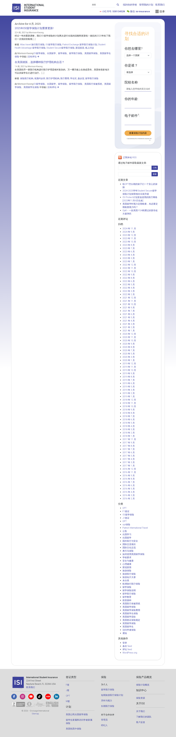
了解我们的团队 (144, 716)
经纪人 (104, 725)
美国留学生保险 (31, 87)
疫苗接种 (127, 600)
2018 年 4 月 (129, 426)
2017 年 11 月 (129, 439)
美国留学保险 (91, 53)
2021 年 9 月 (129, 307)
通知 (125, 633)
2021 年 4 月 (129, 320)
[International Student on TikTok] (39, 696)
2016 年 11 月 (129, 472)
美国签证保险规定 (131, 620)
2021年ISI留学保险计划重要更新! (34, 28)
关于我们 (140, 711)
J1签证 (126, 518)
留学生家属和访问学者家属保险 (79, 722)
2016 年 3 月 (129, 495)
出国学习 (127, 534)
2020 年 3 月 (129, 357)
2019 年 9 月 (129, 373)
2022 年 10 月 (129, 271)
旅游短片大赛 (129, 577)
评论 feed (127, 649)
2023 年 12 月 (129, 235)
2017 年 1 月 (129, 465)
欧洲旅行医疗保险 (131, 583)
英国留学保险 (129, 623)
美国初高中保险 (73, 728)
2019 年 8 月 (129, 376)
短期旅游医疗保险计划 (112, 695)
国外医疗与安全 (130, 541)
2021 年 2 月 (129, 327)
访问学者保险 (129, 630)
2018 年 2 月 (129, 432)
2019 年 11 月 (129, 367)
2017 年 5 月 (129, 455)
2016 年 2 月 (129, 498)
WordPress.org (130, 652)
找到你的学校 (130, 4)
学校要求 (127, 557)
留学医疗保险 (75, 53)
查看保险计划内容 (138, 133)
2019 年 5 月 (129, 386)
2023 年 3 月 (129, 258)
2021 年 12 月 (129, 297)
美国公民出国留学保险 (77, 714)
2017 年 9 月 (129, 442)
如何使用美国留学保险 (134, 554)
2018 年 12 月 (129, 399)
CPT (125, 508)
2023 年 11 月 (129, 238)
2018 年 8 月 (129, 413)
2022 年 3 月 (129, 291)
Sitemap (35, 714)
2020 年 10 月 (129, 340)
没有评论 (32, 56)
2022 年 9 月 (129, 274)
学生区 (73, 78)
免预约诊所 (39, 78)
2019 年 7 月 (129, 380)
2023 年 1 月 (129, 261)
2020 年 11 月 (129, 337)
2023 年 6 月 (129, 251)
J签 (67, 690)
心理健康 (127, 564)
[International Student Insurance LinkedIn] (56, 696)
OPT (125, 521)
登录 (125, 642)
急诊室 (81, 78)
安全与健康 (128, 560)
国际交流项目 (129, 544)
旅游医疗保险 (129, 574)
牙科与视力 (106, 700)
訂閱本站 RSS (130, 157)
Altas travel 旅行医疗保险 (32, 44)
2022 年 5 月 (129, 284)
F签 (67, 684)
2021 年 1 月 (129, 330)
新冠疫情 (127, 567)
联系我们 (160, 4)
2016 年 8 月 (129, 479)
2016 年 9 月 (129, 475)
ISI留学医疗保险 (53, 44)
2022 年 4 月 (129, 288)
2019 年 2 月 (129, 393)
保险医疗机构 (26, 78)
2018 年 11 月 (129, 403)
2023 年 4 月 (129, 255)
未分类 (126, 580)
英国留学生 (128, 626)
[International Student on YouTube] (31, 696)
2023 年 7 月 (129, 248)
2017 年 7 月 (129, 449)
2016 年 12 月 (129, 469)
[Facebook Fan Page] (14, 696)
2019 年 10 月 (129, 370)
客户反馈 (140, 722)
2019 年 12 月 (129, 363)
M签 (68, 701)
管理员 (104, 719)
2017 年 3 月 (129, 462)
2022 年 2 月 (129, 294)
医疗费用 (64, 78)
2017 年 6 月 (129, 452)
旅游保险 (127, 570)
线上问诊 (89, 48)
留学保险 (62, 53)
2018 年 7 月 (129, 416)
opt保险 (126, 524)
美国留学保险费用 (131, 610)
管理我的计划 (146, 4)
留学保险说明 (129, 590)
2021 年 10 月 (129, 304)
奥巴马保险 (128, 551)
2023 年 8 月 (129, 245)
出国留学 (51, 53)
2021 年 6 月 (129, 314)
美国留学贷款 (129, 616)
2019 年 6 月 (129, 383)
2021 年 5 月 (129, 317)
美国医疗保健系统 (93, 84)
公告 (125, 531)
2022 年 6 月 (129, 281)
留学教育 (127, 597)
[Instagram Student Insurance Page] (22, 696)
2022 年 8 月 (129, 278)
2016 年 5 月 (129, 488)
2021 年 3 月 (129, 324)
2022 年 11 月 (129, 268)
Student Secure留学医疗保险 (60, 48)
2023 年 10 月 (129, 241)
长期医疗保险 (107, 706)
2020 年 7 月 (129, 350)
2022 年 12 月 (129, 264)
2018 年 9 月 (129, 409)
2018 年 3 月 (129, 429)
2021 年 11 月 (129, 301)
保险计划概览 (142, 684)
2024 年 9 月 (129, 232)
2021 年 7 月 (129, 311)
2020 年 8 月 (129, 347)
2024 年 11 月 (129, 228)
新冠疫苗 (79, 48)
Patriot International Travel (135, 528)
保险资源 (140, 698)
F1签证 (126, 511)
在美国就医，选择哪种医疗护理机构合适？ (39, 62)
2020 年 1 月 (129, 360)
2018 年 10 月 (129, 406)
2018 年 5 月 (129, 423)
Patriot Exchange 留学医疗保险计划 (79, 44)
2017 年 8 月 (129, 446)
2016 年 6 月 (129, 485)
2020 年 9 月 (129, 343)
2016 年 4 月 (129, 492)
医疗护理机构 (52, 78)
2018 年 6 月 (129, 419)
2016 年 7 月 (129, 482)
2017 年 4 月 (129, 459)
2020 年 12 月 (129, 334)
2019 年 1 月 (129, 396)
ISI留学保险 (39, 53)
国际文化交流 (129, 547)
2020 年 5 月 (129, 353)
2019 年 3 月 (129, 390)
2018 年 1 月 (129, 436)
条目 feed (127, 646)
